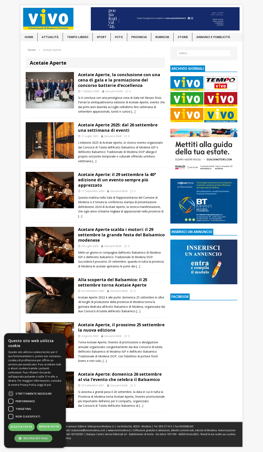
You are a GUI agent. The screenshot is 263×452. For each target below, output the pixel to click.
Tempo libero (77, 37)
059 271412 (165, 426)
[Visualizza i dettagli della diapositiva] (165, 18)
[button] (35, 438)
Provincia (139, 37)
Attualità (50, 37)
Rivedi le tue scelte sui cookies (218, 434)
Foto (119, 37)
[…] (133, 111)
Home (29, 37)
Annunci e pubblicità (213, 37)
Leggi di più (44, 385)
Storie (183, 37)
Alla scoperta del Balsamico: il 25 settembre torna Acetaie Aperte (112, 282)
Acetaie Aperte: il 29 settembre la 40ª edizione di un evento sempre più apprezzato (117, 180)
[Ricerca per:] (204, 53)
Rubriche (162, 37)
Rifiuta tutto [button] (49, 426)
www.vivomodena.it (119, 430)
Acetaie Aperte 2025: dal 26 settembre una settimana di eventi (118, 127)
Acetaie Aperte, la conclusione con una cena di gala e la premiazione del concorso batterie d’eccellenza (119, 80)
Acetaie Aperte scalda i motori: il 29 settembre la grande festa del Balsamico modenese (121, 235)
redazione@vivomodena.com (88, 430)
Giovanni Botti (114, 91)
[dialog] (35, 390)
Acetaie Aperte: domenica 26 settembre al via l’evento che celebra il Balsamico (120, 376)
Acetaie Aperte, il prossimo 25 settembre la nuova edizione (121, 327)
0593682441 (186, 426)
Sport (101, 37)
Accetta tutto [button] (21, 427)
